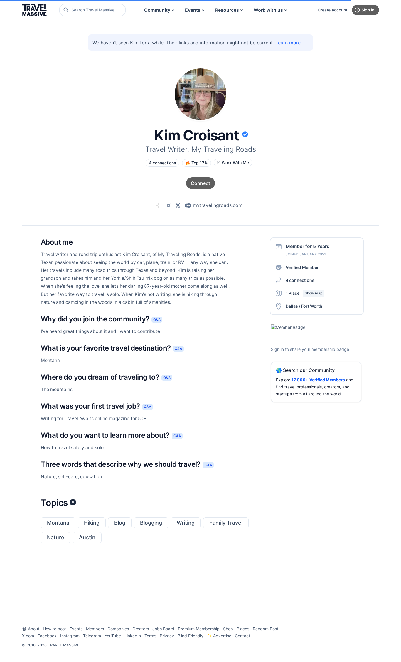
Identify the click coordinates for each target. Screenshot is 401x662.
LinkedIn (132, 635)
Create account (332, 9)
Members (95, 628)
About (33, 628)
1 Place (304, 293)
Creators (140, 628)
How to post (54, 628)
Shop (228, 628)
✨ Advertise (219, 635)
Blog (119, 523)
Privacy (167, 635)
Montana (58, 523)
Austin (87, 537)
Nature (55, 537)
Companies (118, 628)
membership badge (330, 349)
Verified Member (302, 267)
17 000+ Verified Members (318, 379)
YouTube (113, 635)
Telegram (92, 635)
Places (243, 628)
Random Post (265, 628)
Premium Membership (199, 628)
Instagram (70, 635)
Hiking (92, 523)
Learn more (288, 43)
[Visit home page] (34, 10)
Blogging (151, 523)
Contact (242, 635)
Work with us (268, 10)
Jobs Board (163, 628)
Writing (186, 523)
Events (193, 10)
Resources (227, 10)
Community (157, 10)
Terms (150, 635)
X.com (28, 635)
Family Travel (225, 523)
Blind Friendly (190, 635)
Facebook (47, 635)
